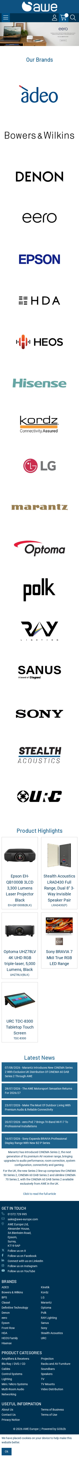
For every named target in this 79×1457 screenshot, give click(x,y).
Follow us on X (17, 1250)
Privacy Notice (11, 1419)
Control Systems (12, 1374)
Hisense (7, 1343)
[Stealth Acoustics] (39, 755)
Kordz (44, 1292)
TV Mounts (48, 1384)
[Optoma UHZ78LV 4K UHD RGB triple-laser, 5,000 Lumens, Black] (19, 930)
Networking (9, 1394)
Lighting (7, 1379)
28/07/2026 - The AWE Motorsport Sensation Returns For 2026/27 (38, 1090)
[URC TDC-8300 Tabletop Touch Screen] (19, 1000)
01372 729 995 (17, 1214)
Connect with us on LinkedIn (25, 1261)
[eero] (39, 218)
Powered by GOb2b (54, 1429)
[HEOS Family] (39, 342)
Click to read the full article (39, 1193)
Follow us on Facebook (22, 1256)
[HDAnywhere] (39, 301)
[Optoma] (39, 548)
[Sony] (39, 714)
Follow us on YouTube (21, 1271)
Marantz (46, 1302)
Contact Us (9, 1414)
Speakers (46, 1374)
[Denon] (39, 177)
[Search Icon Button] (72, 17)
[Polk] (39, 590)
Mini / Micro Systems (15, 1384)
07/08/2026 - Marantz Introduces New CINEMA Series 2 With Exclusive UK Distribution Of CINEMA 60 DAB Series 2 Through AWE (39, 1072)
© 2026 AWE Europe (25, 1429)
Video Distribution (52, 1389)
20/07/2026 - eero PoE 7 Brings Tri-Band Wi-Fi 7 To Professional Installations (36, 1124)
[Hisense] (39, 383)
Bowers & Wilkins (12, 1292)
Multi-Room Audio (13, 1389)
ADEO (5, 1287)
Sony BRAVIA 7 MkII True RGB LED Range (59, 957)
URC (43, 1338)
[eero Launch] (39, 34)
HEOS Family (10, 1338)
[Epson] (39, 259)
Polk (43, 1312)
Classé (6, 1302)
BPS (4, 1297)
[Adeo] (39, 94)
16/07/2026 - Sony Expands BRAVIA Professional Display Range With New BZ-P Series (36, 1141)
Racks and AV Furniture (55, 1363)
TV (42, 1379)
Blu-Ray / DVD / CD (13, 1363)
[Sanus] (39, 672)
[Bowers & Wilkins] (39, 135)
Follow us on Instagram (22, 1266)
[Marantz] (39, 507)
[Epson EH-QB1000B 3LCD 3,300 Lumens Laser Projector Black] (19, 855)
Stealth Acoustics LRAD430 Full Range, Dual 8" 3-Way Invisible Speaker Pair (59, 890)
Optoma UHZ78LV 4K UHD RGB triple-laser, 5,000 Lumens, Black (20, 962)
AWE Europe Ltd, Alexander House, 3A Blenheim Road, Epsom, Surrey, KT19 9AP (19, 1235)
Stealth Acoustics (52, 1333)
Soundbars (48, 1368)
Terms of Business (52, 1409)
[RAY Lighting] (39, 631)
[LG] (39, 466)
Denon (6, 1312)
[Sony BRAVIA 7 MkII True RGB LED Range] (59, 930)
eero (4, 1317)
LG (43, 1297)
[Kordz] (39, 424)
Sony (44, 1328)
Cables (6, 1368)
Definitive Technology (15, 1307)
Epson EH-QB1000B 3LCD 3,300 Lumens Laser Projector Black (20, 890)
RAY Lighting (49, 1317)
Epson (6, 1322)
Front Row (8, 1328)
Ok (6, 1451)
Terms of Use (49, 1414)
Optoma (46, 1307)
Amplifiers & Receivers (15, 1358)
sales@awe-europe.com (23, 1219)
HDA (4, 1333)
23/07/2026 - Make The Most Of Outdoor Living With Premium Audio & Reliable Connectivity (38, 1107)
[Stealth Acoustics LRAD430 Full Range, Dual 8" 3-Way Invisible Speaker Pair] (59, 855)
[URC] (39, 796)
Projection (47, 1358)
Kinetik (45, 1287)
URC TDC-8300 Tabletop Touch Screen (20, 1029)
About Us (7, 1409)
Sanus (45, 1322)
